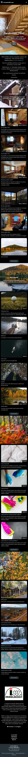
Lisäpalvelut (14, 738)
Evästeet (14, 754)
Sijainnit (14, 739)
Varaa (14, 44)
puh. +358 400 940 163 (14, 749)
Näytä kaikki (14, 261)
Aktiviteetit (14, 736)
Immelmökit (14, 735)
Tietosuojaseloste (20, 753)
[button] (2, 30)
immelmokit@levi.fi (18, 60)
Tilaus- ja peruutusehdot (8, 753)
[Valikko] (26, 2)
